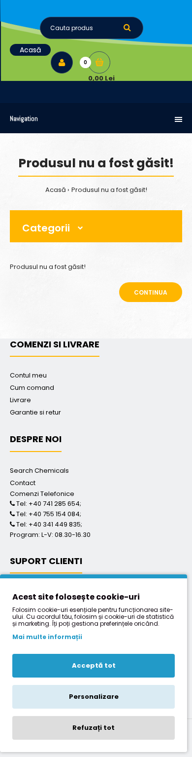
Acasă (55, 189)
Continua (150, 292)
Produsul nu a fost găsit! (109, 189)
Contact (22, 483)
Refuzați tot (93, 727)
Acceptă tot (94, 665)
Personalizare (94, 696)
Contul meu (28, 375)
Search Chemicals (39, 470)
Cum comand (32, 387)
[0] (99, 62)
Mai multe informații (47, 637)
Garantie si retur (35, 412)
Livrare (20, 400)
